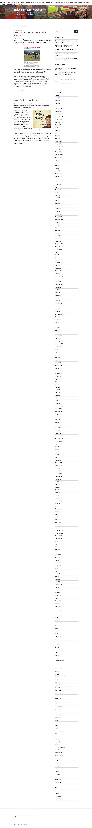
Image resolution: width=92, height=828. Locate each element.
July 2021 (57, 257)
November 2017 (59, 373)
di (23, 39)
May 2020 (57, 295)
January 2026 (58, 111)
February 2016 (58, 430)
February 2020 (58, 303)
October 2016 (58, 408)
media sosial (58, 717)
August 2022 (58, 222)
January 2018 (58, 368)
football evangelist (59, 660)
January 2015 (58, 465)
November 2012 (59, 533)
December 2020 (59, 276)
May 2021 (57, 262)
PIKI (56, 736)
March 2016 (58, 427)
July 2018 (57, 352)
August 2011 (58, 568)
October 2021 (58, 249)
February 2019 (58, 335)
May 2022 (57, 230)
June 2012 (57, 546)
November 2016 (59, 406)
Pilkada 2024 (58, 739)
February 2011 (58, 584)
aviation (57, 620)
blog (56, 625)
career (56, 633)
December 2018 (59, 341)
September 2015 (59, 444)
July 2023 (57, 192)
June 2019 (57, 325)
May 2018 (57, 357)
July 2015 (57, 449)
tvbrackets (57, 84)
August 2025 (58, 124)
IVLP (56, 679)
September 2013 (59, 508)
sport (56, 760)
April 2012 (57, 552)
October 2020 (58, 281)
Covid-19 (57, 639)
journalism (57, 687)
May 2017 (57, 389)
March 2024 (58, 170)
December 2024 (59, 146)
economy (57, 649)
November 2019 (59, 311)
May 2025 (57, 133)
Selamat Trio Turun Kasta (68, 84)
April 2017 (57, 392)
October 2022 (58, 216)
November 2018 (59, 344)
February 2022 (58, 238)
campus (57, 631)
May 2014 (57, 487)
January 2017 (58, 400)
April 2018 (57, 360)
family (56, 652)
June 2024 (57, 162)
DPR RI (57, 647)
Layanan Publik (58, 706)
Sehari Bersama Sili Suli (65, 77)
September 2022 (59, 219)
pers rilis (57, 733)
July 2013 (57, 511)
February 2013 (58, 525)
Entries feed (58, 793)
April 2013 (57, 519)
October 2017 (58, 376)
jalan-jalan (57, 685)
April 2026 (57, 103)
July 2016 (57, 417)
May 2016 (57, 422)
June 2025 (57, 130)
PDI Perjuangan (59, 731)
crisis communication (60, 641)
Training (57, 771)
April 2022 (57, 233)
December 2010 (59, 590)
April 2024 (57, 168)
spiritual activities (59, 758)
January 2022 (58, 241)
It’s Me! (15, 816)
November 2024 (59, 149)
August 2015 (58, 446)
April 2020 (57, 298)
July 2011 (57, 571)
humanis (57, 674)
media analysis (58, 714)
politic (56, 744)
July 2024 (57, 160)
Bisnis (56, 622)
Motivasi (57, 722)
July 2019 (57, 322)
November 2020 (59, 279)
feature (57, 658)
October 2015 (58, 441)
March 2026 (58, 106)
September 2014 (59, 476)
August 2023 (58, 189)
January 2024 (58, 176)
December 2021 (59, 243)
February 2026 (58, 108)
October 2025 (58, 119)
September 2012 (59, 538)
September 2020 (59, 284)
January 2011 (58, 587)
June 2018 (57, 354)
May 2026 (57, 100)
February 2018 (58, 365)
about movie (58, 614)
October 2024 (58, 152)
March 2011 (58, 581)
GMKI (56, 666)
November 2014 (59, 471)
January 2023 (58, 208)
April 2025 (57, 135)
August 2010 (58, 600)
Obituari (57, 728)
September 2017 (59, 379)
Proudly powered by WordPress (20, 824)
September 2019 (59, 316)
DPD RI (57, 644)
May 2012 (57, 549)
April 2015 (57, 457)
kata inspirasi (58, 693)
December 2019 (59, 308)
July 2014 (57, 481)
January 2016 (58, 433)
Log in (56, 790)
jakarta (56, 682)
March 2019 (58, 333)
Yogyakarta (58, 782)
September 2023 (59, 187)
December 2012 (59, 530)
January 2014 (58, 498)
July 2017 (57, 384)
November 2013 (59, 503)
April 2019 (57, 330)
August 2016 (58, 414)
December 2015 (59, 435)
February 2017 (58, 398)
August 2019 (58, 319)
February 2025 (58, 141)
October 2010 (58, 595)
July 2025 (57, 127)
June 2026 (57, 97)
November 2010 (59, 592)
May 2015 (57, 454)
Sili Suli (56, 79)
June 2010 (57, 606)
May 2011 (57, 576)
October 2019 (58, 314)
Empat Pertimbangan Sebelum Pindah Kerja (32, 100)
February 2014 (58, 495)
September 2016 (59, 411)
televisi (57, 766)
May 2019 (57, 327)
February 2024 (58, 173)
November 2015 (59, 438)
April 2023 (57, 200)
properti (57, 749)
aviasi (56, 617)
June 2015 (57, 452)
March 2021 (58, 268)
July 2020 (57, 289)
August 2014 (58, 479)
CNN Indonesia (58, 636)
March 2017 (58, 395)
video (56, 777)
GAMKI (57, 663)
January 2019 (58, 338)
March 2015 (58, 460)
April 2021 (57, 265)
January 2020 (58, 306)
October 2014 (58, 473)
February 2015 (58, 462)
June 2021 (57, 260)
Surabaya (57, 763)
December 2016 (59, 403)
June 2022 (57, 227)
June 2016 (57, 419)
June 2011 (57, 573)
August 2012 (58, 541)
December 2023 (59, 179)
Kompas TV (58, 698)
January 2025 (58, 143)
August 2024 (58, 157)
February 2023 (58, 206)
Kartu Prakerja (58, 690)
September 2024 (59, 154)
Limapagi (57, 712)
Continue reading (18, 90)
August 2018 (58, 349)
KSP (56, 701)
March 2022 (58, 235)
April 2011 (57, 579)
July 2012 (57, 544)
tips (56, 768)
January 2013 (58, 527)
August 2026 (58, 92)
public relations (58, 752)
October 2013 (58, 506)
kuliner (56, 704)
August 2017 (58, 381)
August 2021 (58, 254)
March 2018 (58, 362)
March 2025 (58, 138)
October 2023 (58, 184)
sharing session (59, 755)
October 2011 (58, 565)
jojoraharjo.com (28, 10)
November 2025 (59, 116)
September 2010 (59, 598)
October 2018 (58, 346)
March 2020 (58, 300)
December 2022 (59, 211)
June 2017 (57, 387)
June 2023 (57, 195)
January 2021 (58, 273)
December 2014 (59, 468)
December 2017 (59, 371)
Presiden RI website (60, 747)
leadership (57, 709)
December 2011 (59, 563)
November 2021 (59, 246)
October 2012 (58, 536)
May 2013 (57, 517)
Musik (56, 725)
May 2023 (57, 198)
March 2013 (58, 522)
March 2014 (58, 492)
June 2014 (57, 484)
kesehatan (57, 695)
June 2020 (57, 292)
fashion (57, 655)
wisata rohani (58, 779)
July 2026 (57, 95)
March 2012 (58, 554)
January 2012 (58, 560)
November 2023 (59, 181)
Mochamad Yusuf (59, 68)
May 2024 (57, 165)
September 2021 (59, 252)
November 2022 (59, 214)
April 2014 (57, 490)
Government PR (59, 668)
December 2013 (59, 500)
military (57, 720)
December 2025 (59, 114)
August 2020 (58, 287)
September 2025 (59, 122)
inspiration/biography (60, 677)
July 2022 (57, 225)
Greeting (57, 671)
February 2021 (58, 270)
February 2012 (58, 557)
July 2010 (57, 603)
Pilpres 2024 (58, 741)
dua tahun (30, 138)
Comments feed (59, 796)
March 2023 (58, 203)
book (56, 628)
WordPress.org (58, 799)
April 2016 (57, 425)
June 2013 (57, 514)
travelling (57, 774)
